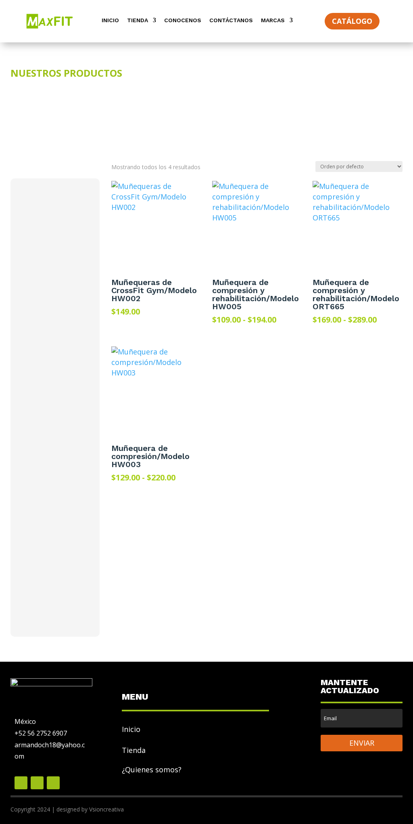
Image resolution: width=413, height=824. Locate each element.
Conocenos (182, 20)
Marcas (273, 20)
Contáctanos (231, 20)
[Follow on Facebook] (21, 782)
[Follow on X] (37, 782)
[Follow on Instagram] (53, 782)
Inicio (110, 20)
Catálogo (352, 21)
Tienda (137, 20)
